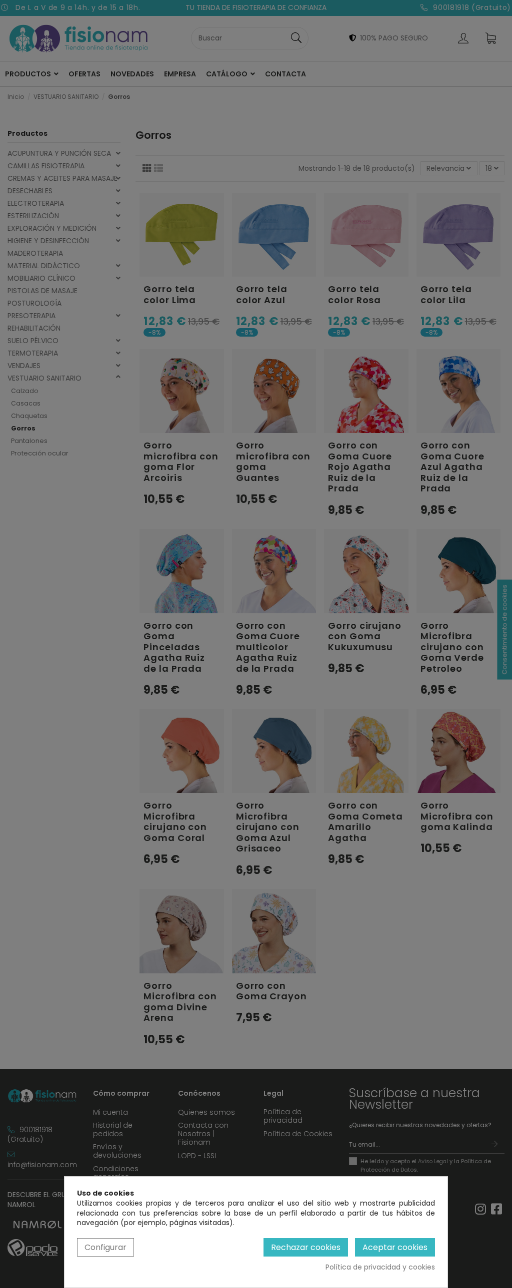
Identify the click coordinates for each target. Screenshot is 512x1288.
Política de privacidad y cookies (380, 1267)
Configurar (105, 1247)
